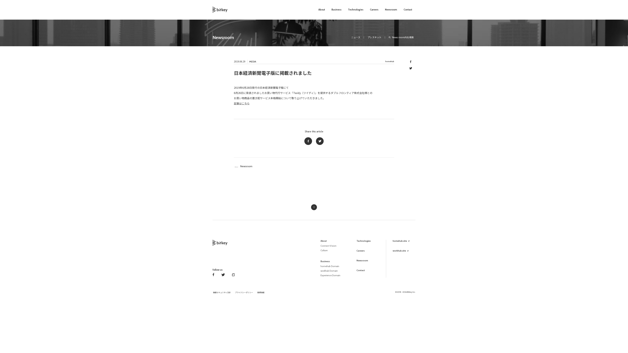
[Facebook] (308, 141)
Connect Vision (328, 245)
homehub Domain (330, 266)
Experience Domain (330, 275)
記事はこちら (242, 103)
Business (336, 9)
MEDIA (252, 61)
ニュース (355, 37)
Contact (408, 9)
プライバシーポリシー (244, 292)
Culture (324, 250)
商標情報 (260, 292)
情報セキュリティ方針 (222, 292)
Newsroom (391, 9)
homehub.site (400, 241)
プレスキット (374, 37)
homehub (389, 61)
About (321, 9)
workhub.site (399, 251)
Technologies (355, 9)
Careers (374, 9)
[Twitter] (320, 141)
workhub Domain (329, 270)
